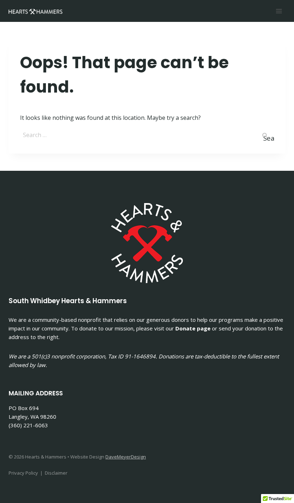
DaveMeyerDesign (125, 456)
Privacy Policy (23, 473)
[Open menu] (278, 11)
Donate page (192, 328)
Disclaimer (56, 473)
